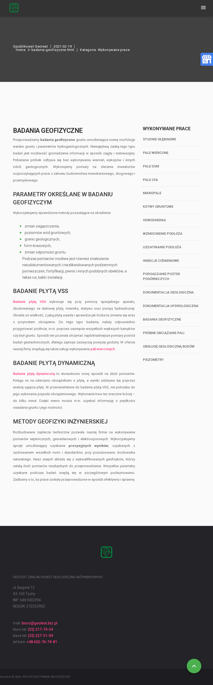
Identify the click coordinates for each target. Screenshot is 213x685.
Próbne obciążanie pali (163, 333)
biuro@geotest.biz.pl (39, 623)
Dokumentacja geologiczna (168, 292)
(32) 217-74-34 (40, 629)
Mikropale (152, 193)
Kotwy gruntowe (158, 206)
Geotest (41, 46)
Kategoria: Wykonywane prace (105, 49)
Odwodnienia (154, 220)
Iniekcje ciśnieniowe (161, 261)
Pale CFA (150, 180)
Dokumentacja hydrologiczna (170, 306)
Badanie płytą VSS (29, 302)
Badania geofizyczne (162, 319)
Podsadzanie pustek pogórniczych (161, 276)
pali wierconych (102, 349)
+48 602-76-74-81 (42, 642)
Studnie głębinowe (159, 139)
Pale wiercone (155, 153)
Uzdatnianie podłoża (162, 247)
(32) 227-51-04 (40, 636)
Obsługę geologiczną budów (169, 346)
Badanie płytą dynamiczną (34, 374)
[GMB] (207, 59)
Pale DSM (151, 166)
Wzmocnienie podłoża (162, 234)
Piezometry (153, 360)
